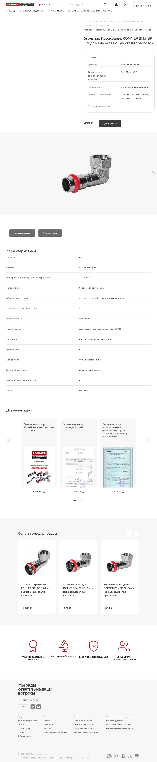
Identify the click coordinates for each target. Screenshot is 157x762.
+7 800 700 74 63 (141, 6)
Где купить (72, 10)
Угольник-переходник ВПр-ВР (96, 26)
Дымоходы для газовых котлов (84, 728)
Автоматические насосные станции (118, 724)
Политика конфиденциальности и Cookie (36, 758)
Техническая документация (27, 721)
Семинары (48, 717)
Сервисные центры (90, 10)
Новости (47, 721)
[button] (153, 173)
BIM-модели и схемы (25, 736)
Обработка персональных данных (74, 758)
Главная (87, 21)
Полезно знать (49, 724)
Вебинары (21, 732)
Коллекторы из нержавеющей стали (86, 732)
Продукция (97, 21)
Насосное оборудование (114, 721)
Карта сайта (48, 728)
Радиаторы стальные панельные (55, 732)
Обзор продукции (24, 728)
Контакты (107, 10)
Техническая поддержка (31, 10)
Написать (23, 706)
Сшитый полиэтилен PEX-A (83, 724)
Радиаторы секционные (82, 717)
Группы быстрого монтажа (83, 721)
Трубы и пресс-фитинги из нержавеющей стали (123, 21)
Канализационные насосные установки (119, 728)
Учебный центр (56, 10)
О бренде (10, 10)
